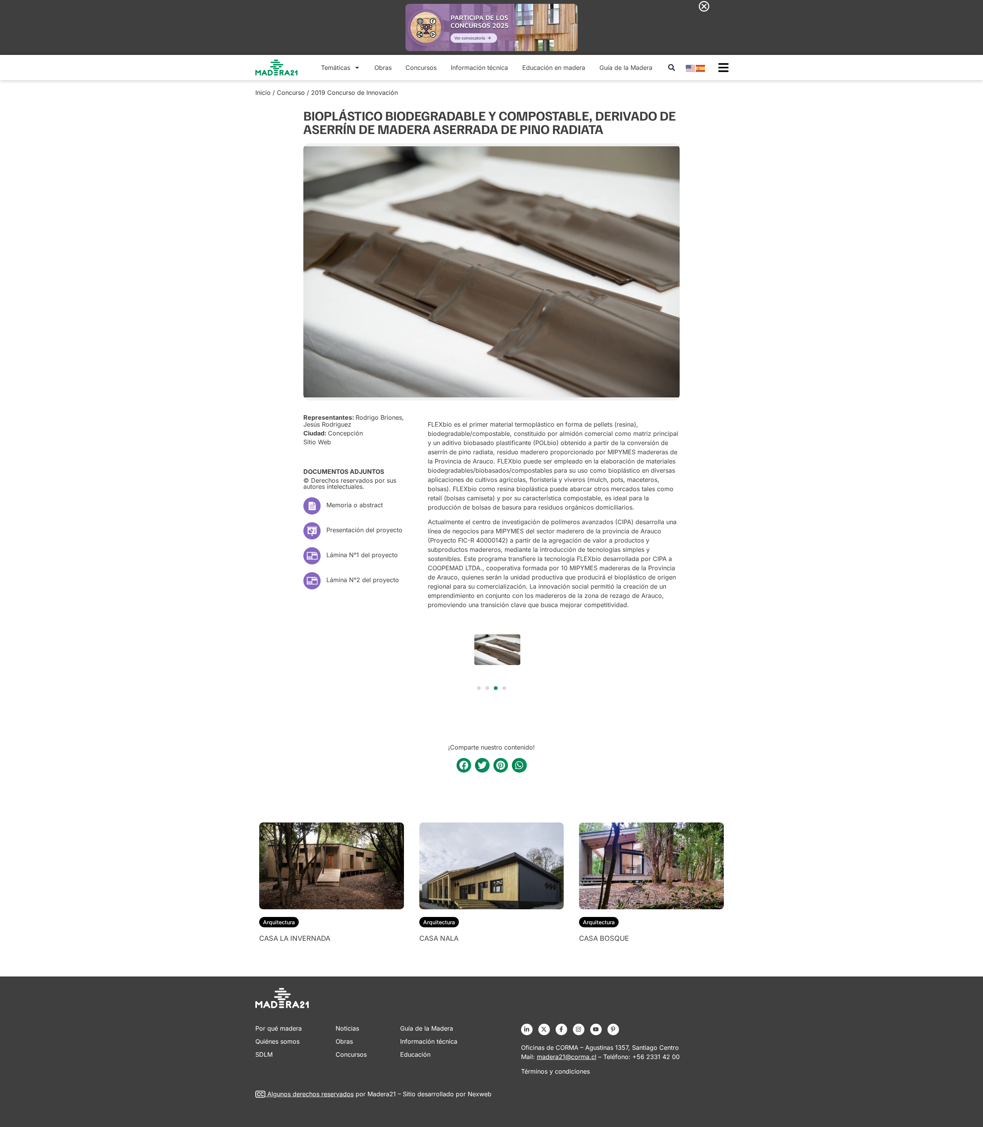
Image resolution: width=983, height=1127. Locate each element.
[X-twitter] (544, 1029)
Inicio (263, 92)
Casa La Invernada (294, 938)
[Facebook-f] (561, 1029)
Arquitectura (279, 922)
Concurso (291, 92)
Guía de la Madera (625, 67)
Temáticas (335, 67)
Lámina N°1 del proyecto (362, 555)
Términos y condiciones (555, 1071)
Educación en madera (553, 67)
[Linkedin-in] (527, 1029)
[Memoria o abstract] (312, 506)
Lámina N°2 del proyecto (362, 580)
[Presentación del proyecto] (312, 531)
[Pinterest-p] (613, 1029)
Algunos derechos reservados (310, 1094)
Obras (383, 67)
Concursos (421, 67)
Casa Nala (438, 938)
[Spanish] (701, 67)
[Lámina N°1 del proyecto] (312, 555)
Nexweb (480, 1094)
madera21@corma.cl (566, 1057)
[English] (691, 67)
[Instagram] (578, 1029)
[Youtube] (596, 1029)
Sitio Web (317, 442)
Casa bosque (604, 938)
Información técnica (479, 67)
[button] (671, 67)
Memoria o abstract (354, 505)
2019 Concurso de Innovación (354, 92)
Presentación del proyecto (364, 530)
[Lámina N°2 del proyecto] (312, 580)
